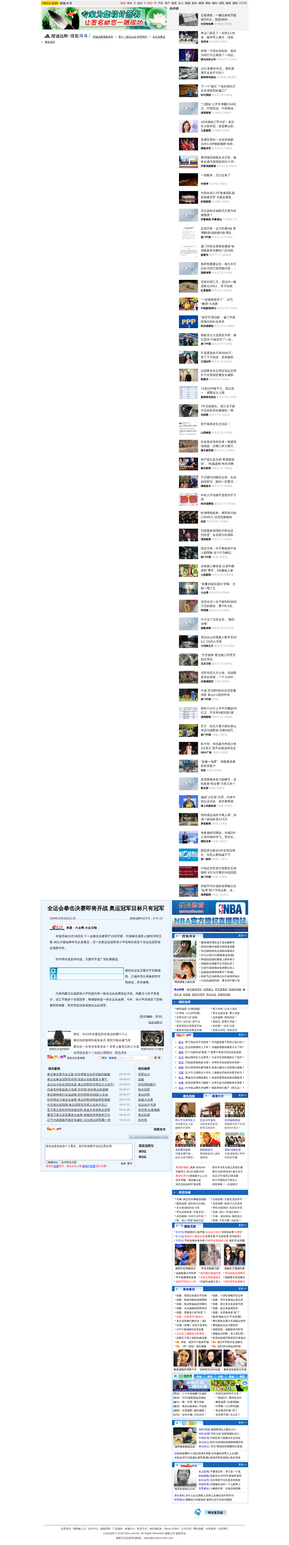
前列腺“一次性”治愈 (224, 1025)
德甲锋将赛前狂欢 (185, 1446)
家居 (174, 3)
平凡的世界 (222, 1236)
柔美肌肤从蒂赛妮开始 (189, 1025)
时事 (181, 1082)
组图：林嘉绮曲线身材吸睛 (191, 1299)
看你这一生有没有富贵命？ (91, 1046)
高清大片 (218, 1096)
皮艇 (141, 1079)
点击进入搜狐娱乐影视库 (190, 1333)
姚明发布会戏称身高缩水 (221, 950)
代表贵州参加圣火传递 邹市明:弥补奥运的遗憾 (77, 1089)
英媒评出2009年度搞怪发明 (225, 1475)
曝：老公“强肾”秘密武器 (190, 1220)
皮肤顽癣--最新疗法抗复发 (227, 1203)
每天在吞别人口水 (185, 1488)
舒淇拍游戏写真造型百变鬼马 (229, 1337)
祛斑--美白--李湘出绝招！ (227, 1212)
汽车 (160, 3)
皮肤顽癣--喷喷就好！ (225, 1017)
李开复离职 (221, 989)
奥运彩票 (144, 1115)
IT (155, 3)
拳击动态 (50, 41)
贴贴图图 (204, 1475)
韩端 (203, 959)
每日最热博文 (194, 989)
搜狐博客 (189, 936)
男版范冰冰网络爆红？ (198, 1077)
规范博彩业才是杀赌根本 (221, 942)
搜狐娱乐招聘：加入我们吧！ (229, 1333)
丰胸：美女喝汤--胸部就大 (227, 1216)
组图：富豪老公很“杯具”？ (191, 1312)
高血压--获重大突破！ (225, 1021)
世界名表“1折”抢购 (186, 1017)
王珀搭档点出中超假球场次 (224, 976)
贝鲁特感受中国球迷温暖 (221, 946)
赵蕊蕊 (205, 972)
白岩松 (205, 980)
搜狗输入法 (79, 1528)
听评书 (179, 1232)
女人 (180, 3)
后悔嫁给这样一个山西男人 (225, 1484)
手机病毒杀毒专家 (194, 1240)
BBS (214, 3)
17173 (243, 3)
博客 (208, 3)
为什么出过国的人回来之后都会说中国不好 (210, 1495)
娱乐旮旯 (204, 1480)
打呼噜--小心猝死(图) (188, 1013)
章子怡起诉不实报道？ (198, 1042)
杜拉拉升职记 (213, 1232)
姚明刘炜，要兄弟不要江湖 (224, 980)
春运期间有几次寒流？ (198, 1057)
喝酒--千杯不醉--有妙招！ (227, 1220)
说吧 (221, 3)
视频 (187, 3)
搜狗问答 (184, 1035)
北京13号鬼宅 (208, 1120)
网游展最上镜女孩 (185, 982)
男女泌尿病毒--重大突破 (226, 1013)
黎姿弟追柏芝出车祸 (235, 1369)
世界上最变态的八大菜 (124, 1046)
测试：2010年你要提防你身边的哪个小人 (100, 1034)
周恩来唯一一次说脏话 (225, 1184)
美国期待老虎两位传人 (222, 967)
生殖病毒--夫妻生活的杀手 (227, 1199)
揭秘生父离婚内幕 (234, 1268)
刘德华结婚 (224, 994)
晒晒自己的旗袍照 (196, 1499)
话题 (181, 1072)
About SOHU (171, 1528)
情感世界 (204, 1484)
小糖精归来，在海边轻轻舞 (225, 1488)
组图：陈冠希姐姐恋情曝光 (191, 1304)
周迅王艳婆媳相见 (210, 1277)
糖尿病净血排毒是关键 (189, 1030)
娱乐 (139, 3)
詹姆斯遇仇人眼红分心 (223, 1429)
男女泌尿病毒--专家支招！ (191, 1212)
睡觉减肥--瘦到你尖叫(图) (190, 1203)
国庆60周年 (198, 994)
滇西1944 (198, 1171)
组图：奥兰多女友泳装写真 (228, 1304)
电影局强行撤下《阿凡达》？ (228, 1087)
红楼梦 (238, 1232)
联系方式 (142, 1528)
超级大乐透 (145, 1099)
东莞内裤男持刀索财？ (198, 1082)
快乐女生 (211, 994)
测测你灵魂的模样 (59, 1049)
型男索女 (204, 1488)
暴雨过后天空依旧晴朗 (219, 1499)
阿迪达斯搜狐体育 (103, 36)
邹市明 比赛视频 (149, 1110)
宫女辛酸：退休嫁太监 (188, 1180)
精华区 (142, 1151)
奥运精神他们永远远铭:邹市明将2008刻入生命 (77, 1094)
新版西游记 (206, 1149)
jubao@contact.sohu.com (158, 1538)
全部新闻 (211, 1528)
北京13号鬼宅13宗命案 (225, 1175)
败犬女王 (238, 1171)
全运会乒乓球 (147, 1104)
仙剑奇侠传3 (225, 1171)
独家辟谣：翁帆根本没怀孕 (228, 1329)
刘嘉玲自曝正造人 (210, 1281)
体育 (129, 3)
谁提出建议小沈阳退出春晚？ (228, 1067)
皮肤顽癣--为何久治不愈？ (191, 1216)
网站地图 (198, 1528)
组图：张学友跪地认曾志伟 (228, 1299)
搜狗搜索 (56, 1057)
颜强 (203, 942)
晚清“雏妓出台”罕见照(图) (227, 1316)
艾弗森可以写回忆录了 (222, 963)
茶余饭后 (189, 1289)
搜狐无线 (190, 1226)
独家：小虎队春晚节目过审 (228, 1295)
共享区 (179, 1240)
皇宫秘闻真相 (232, 1120)
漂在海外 (179, 1495)
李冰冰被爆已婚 (210, 1268)
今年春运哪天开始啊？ (198, 1087)
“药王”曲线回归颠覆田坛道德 (226, 1446)
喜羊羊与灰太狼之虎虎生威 (227, 1167)
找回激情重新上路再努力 (221, 959)
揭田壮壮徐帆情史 (185, 1268)
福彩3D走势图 (237, 1240)
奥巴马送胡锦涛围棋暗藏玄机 (226, 1442)
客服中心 (130, 1528)
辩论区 (142, 1156)
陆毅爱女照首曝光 (235, 1277)
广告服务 (118, 1528)
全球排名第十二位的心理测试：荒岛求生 (100, 1052)
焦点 (181, 1047)
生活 (181, 1057)
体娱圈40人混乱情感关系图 (195, 1453)
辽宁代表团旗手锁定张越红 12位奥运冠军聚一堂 (79, 1120)
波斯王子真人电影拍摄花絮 (191, 1337)
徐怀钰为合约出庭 (210, 1369)
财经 (150, 3)
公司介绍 (186, 1528)
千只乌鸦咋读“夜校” (197, 1052)
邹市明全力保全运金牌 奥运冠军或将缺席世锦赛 (78, 1099)
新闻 (122, 3)
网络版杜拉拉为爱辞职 (225, 1325)
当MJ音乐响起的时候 (229, 1346)
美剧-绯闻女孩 (233, 1149)
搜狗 (235, 3)
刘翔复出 (208, 989)
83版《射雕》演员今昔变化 (191, 1325)
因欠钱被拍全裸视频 (184, 960)
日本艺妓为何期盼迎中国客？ (228, 1082)
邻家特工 (181, 1171)
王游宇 (205, 967)
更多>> (242, 935)
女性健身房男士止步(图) (224, 1453)
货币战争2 (235, 1236)
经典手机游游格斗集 (216, 1240)
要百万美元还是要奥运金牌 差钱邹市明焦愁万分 (78, 1115)
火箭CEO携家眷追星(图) (220, 955)
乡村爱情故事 (182, 1149)
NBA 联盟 (204, 1429)
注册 (56, 1166)
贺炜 (203, 946)
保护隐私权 (155, 1528)
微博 (201, 3)
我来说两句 (137, 918)
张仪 (203, 950)
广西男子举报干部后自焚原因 (224, 1052)
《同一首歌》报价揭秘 (193, 1346)
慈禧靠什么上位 (198, 1175)
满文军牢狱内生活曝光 (229, 1342)
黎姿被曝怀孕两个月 (185, 1369)
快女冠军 (144, 1089)
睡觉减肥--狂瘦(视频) (188, 1008)
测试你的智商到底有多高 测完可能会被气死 (102, 1040)
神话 (214, 1171)
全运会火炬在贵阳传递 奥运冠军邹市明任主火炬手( (80, 1084)
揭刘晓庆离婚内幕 (210, 1273)
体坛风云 (204, 1442)
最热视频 (189, 1096)
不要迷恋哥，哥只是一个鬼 (225, 1471)
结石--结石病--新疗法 (188, 1021)
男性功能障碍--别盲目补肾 (227, 1207)
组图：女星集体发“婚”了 (226, 1312)
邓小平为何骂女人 (185, 1120)
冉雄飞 (205, 976)
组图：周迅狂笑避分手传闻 (191, 1295)
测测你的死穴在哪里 (152, 1049)
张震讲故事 (227, 1232)
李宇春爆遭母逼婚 (186, 1277)
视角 (181, 1052)
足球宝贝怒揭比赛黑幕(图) (194, 1457)
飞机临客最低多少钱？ (198, 1062)
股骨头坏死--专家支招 (225, 1030)
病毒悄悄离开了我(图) (221, 972)
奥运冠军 (144, 1094)
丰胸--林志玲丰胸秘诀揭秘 (191, 1199)
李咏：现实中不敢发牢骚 (195, 1342)
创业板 (187, 994)
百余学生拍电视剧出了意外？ (228, 1057)
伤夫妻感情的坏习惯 (187, 1207)
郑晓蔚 (205, 963)
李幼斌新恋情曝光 (235, 1273)
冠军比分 (144, 1074)
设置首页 (66, 1528)
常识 (181, 1062)
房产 (167, 3)
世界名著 (210, 1236)
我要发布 (160, 1129)
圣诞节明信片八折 (186, 1281)
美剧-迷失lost (197, 1167)
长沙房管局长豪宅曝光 (198, 1067)
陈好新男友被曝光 (235, 1281)
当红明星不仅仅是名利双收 (225, 1480)
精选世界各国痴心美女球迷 (225, 1457)
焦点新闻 (204, 1471)
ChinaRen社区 (189, 1465)
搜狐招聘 (105, 1528)
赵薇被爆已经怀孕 (186, 1273)
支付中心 (93, 1528)
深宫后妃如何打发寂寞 (188, 1184)
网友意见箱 (215, 1512)
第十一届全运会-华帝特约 (132, 36)
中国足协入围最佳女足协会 (225, 1437)
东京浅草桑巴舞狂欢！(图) (191, 1320)
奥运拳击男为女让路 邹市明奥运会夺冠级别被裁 (78, 1074)
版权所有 (181, 1533)
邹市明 (142, 1120)
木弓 (203, 955)
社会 (181, 1087)
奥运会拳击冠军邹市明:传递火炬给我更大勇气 (77, 1079)
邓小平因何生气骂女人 (225, 1180)
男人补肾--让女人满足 (225, 1008)
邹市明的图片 (147, 1084)
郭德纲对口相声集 (194, 1232)
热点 (181, 1077)
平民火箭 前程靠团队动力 (225, 1433)
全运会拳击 (159, 36)
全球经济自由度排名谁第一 (227, 1062)
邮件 (194, 3)
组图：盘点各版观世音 (225, 1308)
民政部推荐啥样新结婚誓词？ (228, 1077)
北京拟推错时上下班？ (198, 1047)
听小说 (179, 1236)
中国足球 (204, 1437)
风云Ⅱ (189, 1171)
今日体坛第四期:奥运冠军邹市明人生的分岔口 (77, 1104)
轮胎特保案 (235, 989)
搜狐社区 (189, 1423)
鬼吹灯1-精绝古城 (194, 1236)
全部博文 (223, 1528)
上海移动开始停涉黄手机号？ (228, 1072)
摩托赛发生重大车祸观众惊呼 (229, 1320)
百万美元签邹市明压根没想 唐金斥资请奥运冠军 (78, 1110)
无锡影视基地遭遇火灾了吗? (228, 1047)
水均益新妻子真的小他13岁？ (228, 1042)
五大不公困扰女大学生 (198, 1072)
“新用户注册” (89, 1166)
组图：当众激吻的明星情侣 (191, 1308)
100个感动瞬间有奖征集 (190, 1329)
